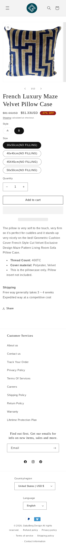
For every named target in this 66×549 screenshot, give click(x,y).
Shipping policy (45, 536)
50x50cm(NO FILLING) (22, 170)
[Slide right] (41, 89)
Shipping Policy (16, 395)
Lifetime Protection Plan (22, 420)
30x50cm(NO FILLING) (22, 145)
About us (12, 345)
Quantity (8, 178)
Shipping (7, 118)
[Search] (49, 8)
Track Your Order (18, 362)
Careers (12, 386)
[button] (33, 210)
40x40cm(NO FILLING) (22, 153)
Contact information (34, 541)
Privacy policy (49, 530)
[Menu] (7, 8)
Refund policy (30, 530)
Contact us (14, 353)
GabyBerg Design (33, 526)
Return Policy (15, 403)
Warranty (12, 411)
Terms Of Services (19, 378)
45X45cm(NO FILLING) (22, 161)
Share (10, 308)
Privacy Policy (16, 370)
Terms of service (24, 536)
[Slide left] (25, 89)
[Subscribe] (55, 448)
